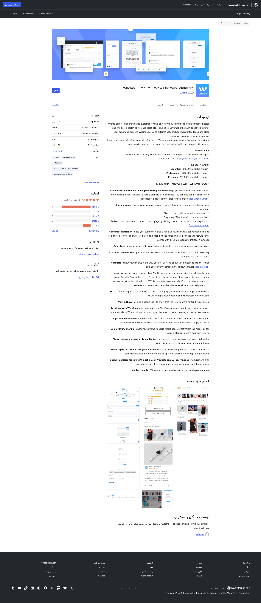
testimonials (58, 163)
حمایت (101, 571)
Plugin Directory (243, 14)
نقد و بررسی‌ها (187, 104)
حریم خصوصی (244, 576)
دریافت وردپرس (11, 5)
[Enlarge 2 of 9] (170, 389)
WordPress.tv (146, 576)
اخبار (248, 567)
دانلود (55, 90)
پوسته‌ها (198, 567)
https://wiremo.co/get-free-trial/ (193, 158)
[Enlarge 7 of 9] (136, 449)
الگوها (199, 576)
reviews (56, 157)
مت (54, 567)
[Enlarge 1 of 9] (205, 389)
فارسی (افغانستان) (217, 588)
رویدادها (102, 567)
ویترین (199, 563)
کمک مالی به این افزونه (88, 277)
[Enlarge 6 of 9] (136, 427)
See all (55, 230)
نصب (171, 104)
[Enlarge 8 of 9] (136, 471)
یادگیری (150, 563)
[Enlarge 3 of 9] (170, 494)
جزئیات (203, 104)
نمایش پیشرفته (92, 181)
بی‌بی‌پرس (51, 571)
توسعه (160, 104)
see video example (199, 198)
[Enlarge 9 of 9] (136, 493)
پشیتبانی (150, 567)
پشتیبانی (55, 104)
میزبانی (247, 571)
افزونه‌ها (198, 571)
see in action (202, 266)
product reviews (68, 157)
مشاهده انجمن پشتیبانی (88, 254)
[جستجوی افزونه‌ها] (221, 23)
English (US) (57, 151)
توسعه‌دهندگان (147, 571)
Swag (101, 576)
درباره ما (246, 563)
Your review (93, 230)
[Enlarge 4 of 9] (136, 389)
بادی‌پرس (52, 576)
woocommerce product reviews (65, 168)
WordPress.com (48, 563)
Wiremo (183, 92)
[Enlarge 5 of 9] (136, 408)
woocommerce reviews (62, 174)
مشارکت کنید (99, 563)
